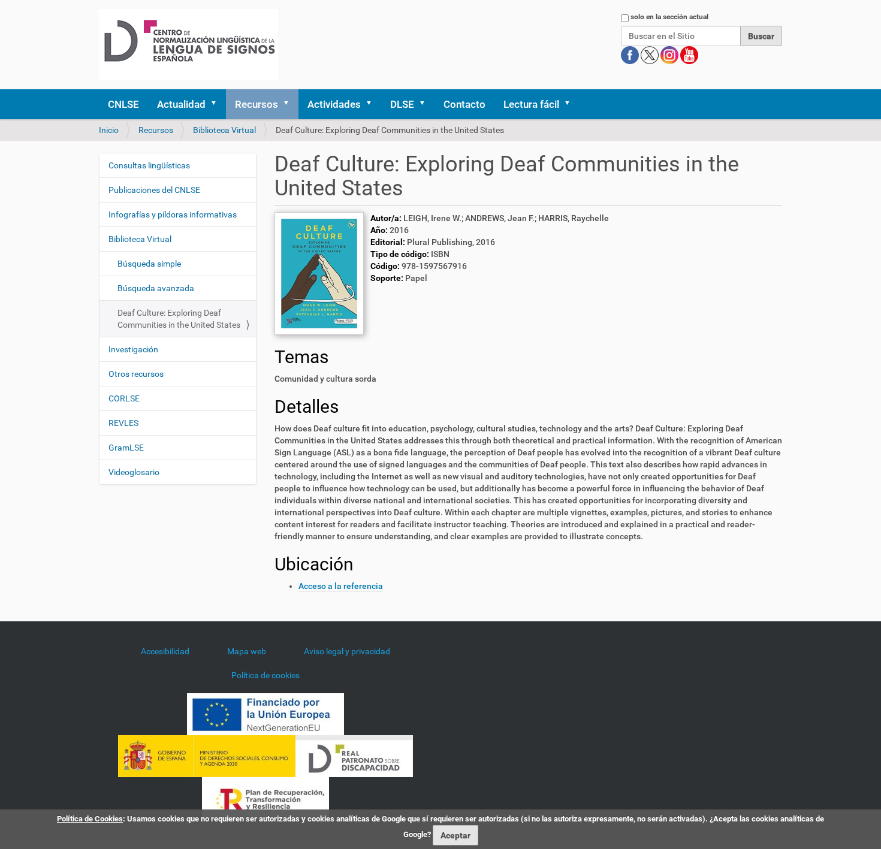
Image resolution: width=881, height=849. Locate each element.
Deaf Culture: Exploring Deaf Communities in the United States (178, 319)
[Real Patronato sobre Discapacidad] (354, 755)
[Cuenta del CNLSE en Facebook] (631, 54)
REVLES (123, 423)
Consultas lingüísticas (149, 165)
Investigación (133, 349)
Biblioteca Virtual (224, 130)
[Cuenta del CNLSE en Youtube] (689, 54)
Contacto (464, 104)
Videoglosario (133, 472)
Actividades (334, 104)
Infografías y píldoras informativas (172, 214)
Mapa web (246, 651)
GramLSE (126, 447)
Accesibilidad (165, 651)
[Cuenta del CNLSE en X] (650, 54)
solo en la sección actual (669, 17)
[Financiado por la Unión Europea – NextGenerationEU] (265, 713)
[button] (217, 104)
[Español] (188, 44)
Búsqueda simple (149, 263)
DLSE (402, 104)
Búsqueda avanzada (155, 288)
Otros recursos (136, 374)
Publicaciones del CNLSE (154, 190)
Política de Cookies (90, 818)
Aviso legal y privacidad (347, 651)
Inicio (109, 130)
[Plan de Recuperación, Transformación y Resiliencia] (265, 797)
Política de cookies (265, 675)
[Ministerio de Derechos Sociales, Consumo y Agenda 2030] (206, 755)
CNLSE (123, 104)
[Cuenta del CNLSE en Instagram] (670, 54)
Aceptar (455, 835)
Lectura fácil (531, 104)
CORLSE (124, 398)
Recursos (256, 104)
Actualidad (181, 104)
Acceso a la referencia (340, 586)
